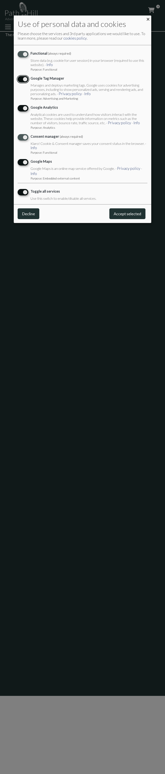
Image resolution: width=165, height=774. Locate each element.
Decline (28, 213)
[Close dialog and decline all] (148, 18)
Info (49, 64)
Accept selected (127, 213)
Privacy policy (70, 93)
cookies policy (75, 38)
